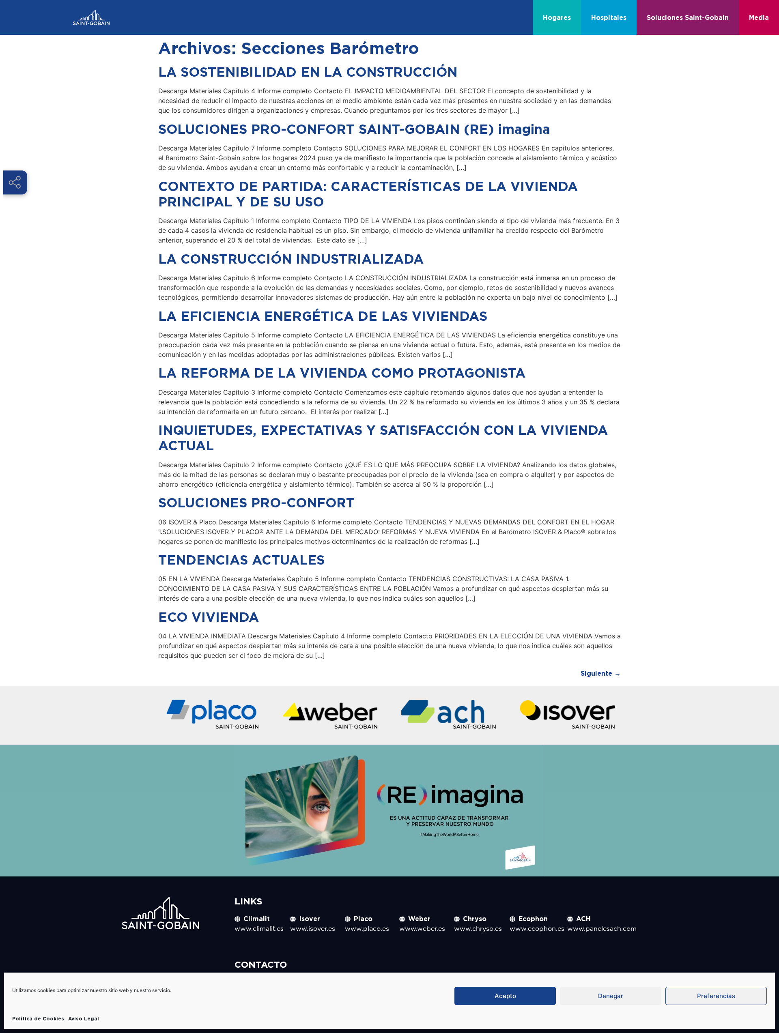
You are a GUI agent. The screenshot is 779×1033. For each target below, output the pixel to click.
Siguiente (601, 673)
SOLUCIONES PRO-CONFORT (256, 502)
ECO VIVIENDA (208, 617)
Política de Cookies (38, 1018)
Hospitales (608, 17)
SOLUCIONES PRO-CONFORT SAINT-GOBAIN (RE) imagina (354, 129)
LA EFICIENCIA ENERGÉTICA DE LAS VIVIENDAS (322, 316)
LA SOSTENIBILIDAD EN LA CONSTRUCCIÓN (307, 71)
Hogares (557, 17)
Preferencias (716, 996)
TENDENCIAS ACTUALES (241, 559)
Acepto (505, 996)
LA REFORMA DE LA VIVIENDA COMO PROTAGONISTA (341, 372)
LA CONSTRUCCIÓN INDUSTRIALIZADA (291, 258)
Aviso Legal (83, 1018)
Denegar (610, 996)
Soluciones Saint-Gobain (688, 17)
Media (759, 17)
